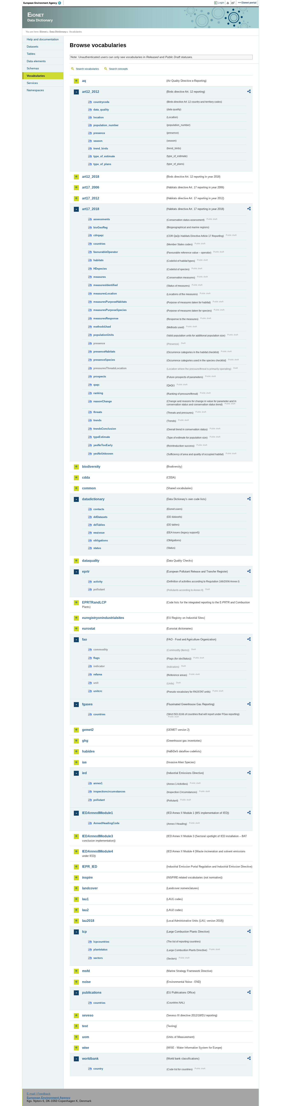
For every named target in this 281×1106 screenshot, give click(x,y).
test (85, 1026)
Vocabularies (36, 75)
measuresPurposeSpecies (110, 310)
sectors (98, 957)
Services (32, 83)
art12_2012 (90, 91)
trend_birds (100, 148)
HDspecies (100, 268)
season (97, 140)
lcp (84, 931)
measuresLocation (105, 293)
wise (85, 1047)
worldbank (90, 1058)
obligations (100, 540)
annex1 (97, 783)
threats (97, 412)
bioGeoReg (100, 227)
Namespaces (35, 90)
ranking (98, 393)
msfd (86, 971)
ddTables (99, 524)
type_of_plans (102, 164)
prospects (99, 376)
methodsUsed (102, 326)
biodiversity (91, 466)
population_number (105, 125)
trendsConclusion (104, 428)
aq (84, 81)
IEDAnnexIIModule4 (97, 851)
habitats (98, 260)
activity (97, 581)
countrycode (101, 102)
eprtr (85, 571)
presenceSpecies (104, 359)
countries (99, 243)
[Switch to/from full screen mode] (233, 3)
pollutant (99, 799)
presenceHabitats (104, 351)
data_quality (101, 109)
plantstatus (100, 949)
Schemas (33, 68)
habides (88, 751)
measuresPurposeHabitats (110, 301)
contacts (98, 509)
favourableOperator (105, 252)
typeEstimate (101, 436)
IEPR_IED (89, 866)
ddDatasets (100, 517)
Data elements (36, 61)
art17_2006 (90, 187)
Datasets (32, 46)
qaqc (96, 384)
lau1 (85, 899)
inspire (87, 877)
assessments (101, 219)
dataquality (90, 560)
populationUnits (103, 334)
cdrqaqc (98, 235)
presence (99, 133)
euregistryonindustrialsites (103, 618)
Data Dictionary (58, 31)
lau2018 (88, 920)
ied (84, 773)
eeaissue (99, 532)
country (98, 1068)
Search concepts (118, 69)
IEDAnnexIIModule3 (97, 836)
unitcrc (97, 691)
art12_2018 (90, 176)
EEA (43, 3)
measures (99, 276)
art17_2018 (90, 209)
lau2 (85, 910)
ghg (85, 740)
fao (84, 639)
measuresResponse (105, 318)
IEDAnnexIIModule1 (97, 813)
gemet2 (88, 730)
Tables (31, 53)
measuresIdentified (105, 285)
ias (84, 762)
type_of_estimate (104, 156)
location (98, 117)
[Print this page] (228, 3)
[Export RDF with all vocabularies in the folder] (249, 92)
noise (86, 982)
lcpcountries (101, 941)
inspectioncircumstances (109, 791)
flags (96, 657)
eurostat (88, 628)
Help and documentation (43, 39)
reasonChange (102, 401)
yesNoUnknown (103, 453)
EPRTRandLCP (94, 602)
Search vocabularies (87, 69)
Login (221, 2)
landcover (90, 888)
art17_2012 (90, 198)
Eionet (43, 31)
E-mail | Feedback (38, 1093)
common (89, 488)
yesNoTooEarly (103, 445)
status (97, 548)
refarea (97, 674)
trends (97, 420)
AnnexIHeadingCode (106, 823)
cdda (86, 477)
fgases (87, 704)
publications (91, 992)
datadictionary (93, 499)
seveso (87, 1015)
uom (85, 1037)
